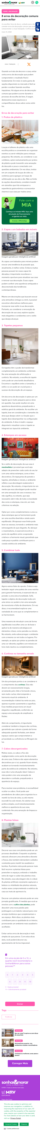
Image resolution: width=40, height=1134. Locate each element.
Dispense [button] (24, 1124)
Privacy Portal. (15, 1118)
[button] (11, 1128)
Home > (6, 11)
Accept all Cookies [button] (11, 1124)
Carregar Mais (20, 1063)
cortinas (21, 685)
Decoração (13, 11)
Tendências (8, 1017)
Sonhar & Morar (9, 2)
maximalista (7, 467)
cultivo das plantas (22, 905)
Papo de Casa (7, 1099)
